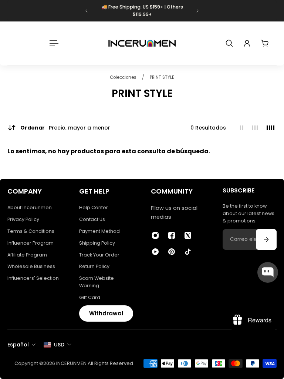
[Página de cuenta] (247, 43)
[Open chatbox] (267, 272)
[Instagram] (155, 235)
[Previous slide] (86, 10)
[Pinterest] (171, 252)
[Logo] (142, 43)
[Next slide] (197, 10)
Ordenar (65, 127)
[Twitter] (188, 235)
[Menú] (52, 43)
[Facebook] (171, 235)
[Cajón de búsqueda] (229, 43)
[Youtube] (155, 252)
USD (59, 344)
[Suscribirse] (266, 239)
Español (18, 344)
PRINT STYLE (162, 77)
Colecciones (124, 77)
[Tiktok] (188, 252)
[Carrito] (265, 43)
